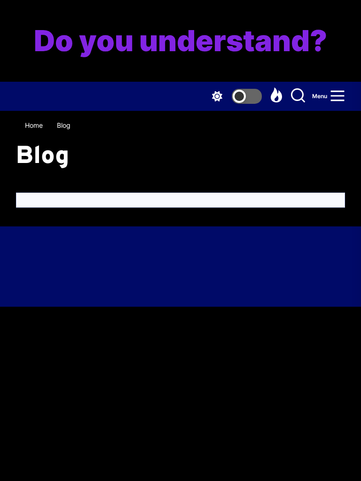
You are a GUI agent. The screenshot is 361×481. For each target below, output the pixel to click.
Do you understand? (180, 40)
